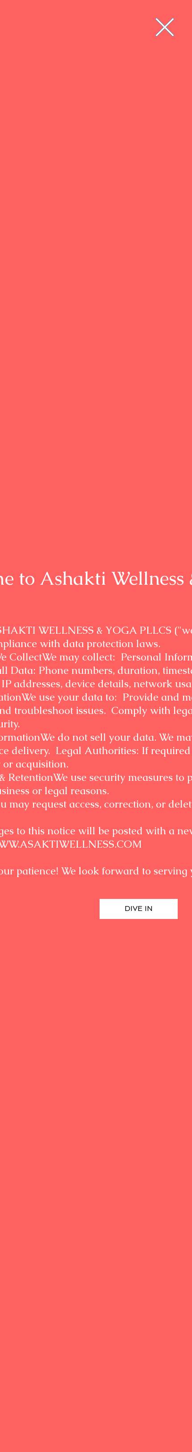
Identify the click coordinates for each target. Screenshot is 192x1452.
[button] (164, 27)
